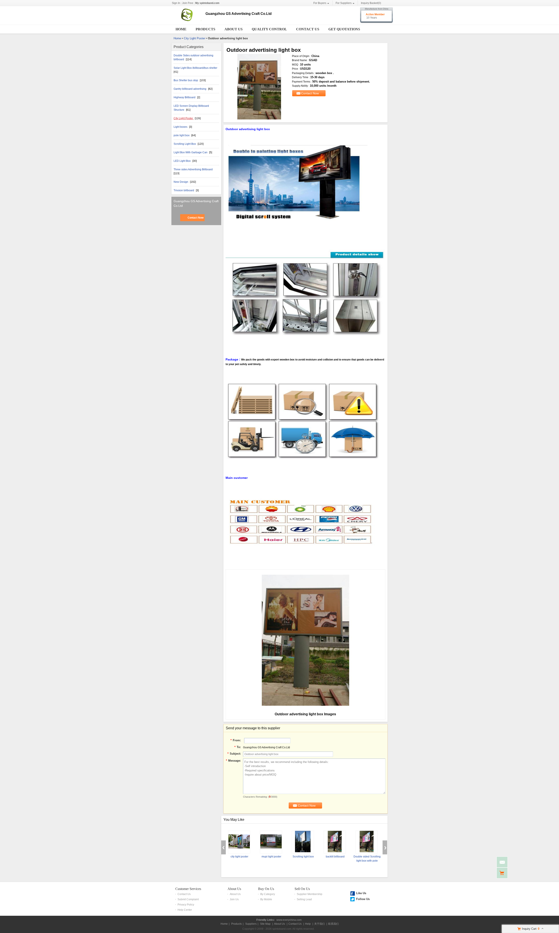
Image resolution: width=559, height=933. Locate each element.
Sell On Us (302, 889)
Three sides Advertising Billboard (193, 169)
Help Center (185, 909)
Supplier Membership (309, 894)
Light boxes (181, 126)
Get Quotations (344, 29)
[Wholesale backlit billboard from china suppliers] (335, 842)
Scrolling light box (303, 856)
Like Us (361, 893)
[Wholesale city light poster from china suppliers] (239, 842)
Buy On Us (266, 889)
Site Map (265, 923)
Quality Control (269, 29)
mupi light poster (271, 856)
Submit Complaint (188, 899)
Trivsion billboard (184, 190)
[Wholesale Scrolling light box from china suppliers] (303, 842)
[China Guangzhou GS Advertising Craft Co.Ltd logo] (187, 21)
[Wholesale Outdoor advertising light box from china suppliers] (259, 86)
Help (308, 923)
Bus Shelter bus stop (186, 80)
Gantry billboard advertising (190, 88)
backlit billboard (335, 856)
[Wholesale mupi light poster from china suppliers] (271, 842)
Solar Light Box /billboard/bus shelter (195, 67)
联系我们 (333, 923)
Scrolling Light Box (185, 143)
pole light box (182, 135)
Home (181, 29)
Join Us (234, 899)
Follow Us (363, 899)
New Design (181, 181)
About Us (233, 29)
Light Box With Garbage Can (191, 152)
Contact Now (196, 217)
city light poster (239, 856)
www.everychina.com (289, 919)
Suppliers (251, 923)
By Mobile (266, 899)
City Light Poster (194, 38)
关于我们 (319, 923)
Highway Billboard (185, 97)
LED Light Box (182, 160)
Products (205, 29)
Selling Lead (304, 899)
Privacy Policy (186, 904)
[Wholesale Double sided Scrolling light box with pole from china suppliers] (367, 842)
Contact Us (307, 29)
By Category (267, 894)
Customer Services (188, 889)
